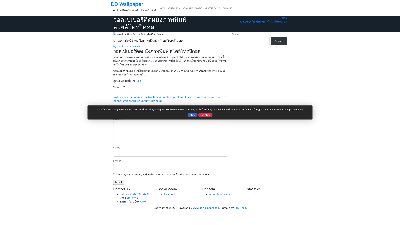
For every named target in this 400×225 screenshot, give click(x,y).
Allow (192, 115)
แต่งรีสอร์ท (156, 100)
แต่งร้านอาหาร (141, 100)
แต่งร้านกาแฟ (125, 100)
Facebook (170, 194)
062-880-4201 (140, 194)
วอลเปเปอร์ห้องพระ (219, 194)
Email (117, 160)
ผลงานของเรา (212, 8)
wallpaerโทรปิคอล (123, 97)
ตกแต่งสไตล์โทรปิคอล (146, 97)
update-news (132, 46)
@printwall (133, 197)
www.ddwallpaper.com (206, 207)
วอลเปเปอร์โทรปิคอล (190, 97)
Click (139, 80)
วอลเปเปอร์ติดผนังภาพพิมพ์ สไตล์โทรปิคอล (263, 21)
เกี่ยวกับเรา (174, 8)
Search (236, 34)
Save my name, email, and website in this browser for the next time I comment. (163, 174)
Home (161, 8)
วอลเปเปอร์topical (169, 97)
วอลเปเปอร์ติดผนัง (192, 8)
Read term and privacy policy (288, 109)
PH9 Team (241, 207)
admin (118, 46)
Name (117, 147)
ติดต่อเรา (227, 8)
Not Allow (205, 115)
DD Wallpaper (127, 4)
